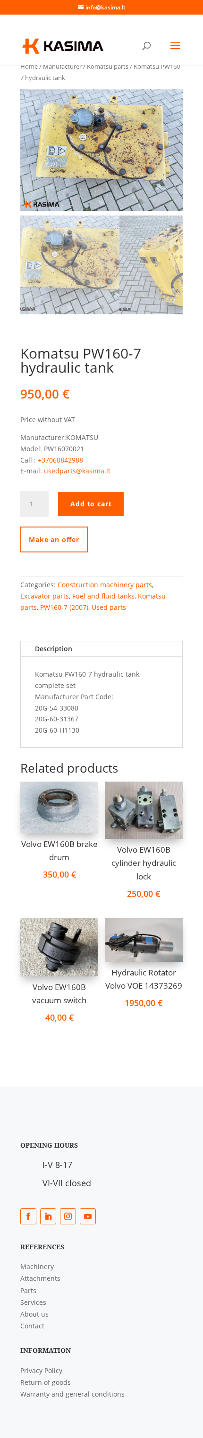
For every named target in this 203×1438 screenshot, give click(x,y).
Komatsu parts (107, 66)
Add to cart (90, 503)
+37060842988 (60, 459)
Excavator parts (44, 595)
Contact (32, 1325)
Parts (28, 1290)
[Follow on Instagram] (68, 1216)
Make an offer (54, 539)
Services (33, 1302)
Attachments (40, 1278)
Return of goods (45, 1382)
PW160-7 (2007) (64, 607)
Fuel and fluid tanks (103, 595)
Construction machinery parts (105, 584)
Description (53, 648)
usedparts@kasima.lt (77, 470)
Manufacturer (62, 66)
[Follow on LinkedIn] (48, 1216)
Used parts (109, 607)
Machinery (37, 1266)
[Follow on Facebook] (28, 1216)
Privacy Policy (41, 1370)
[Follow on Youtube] (88, 1216)
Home (29, 66)
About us (34, 1314)
